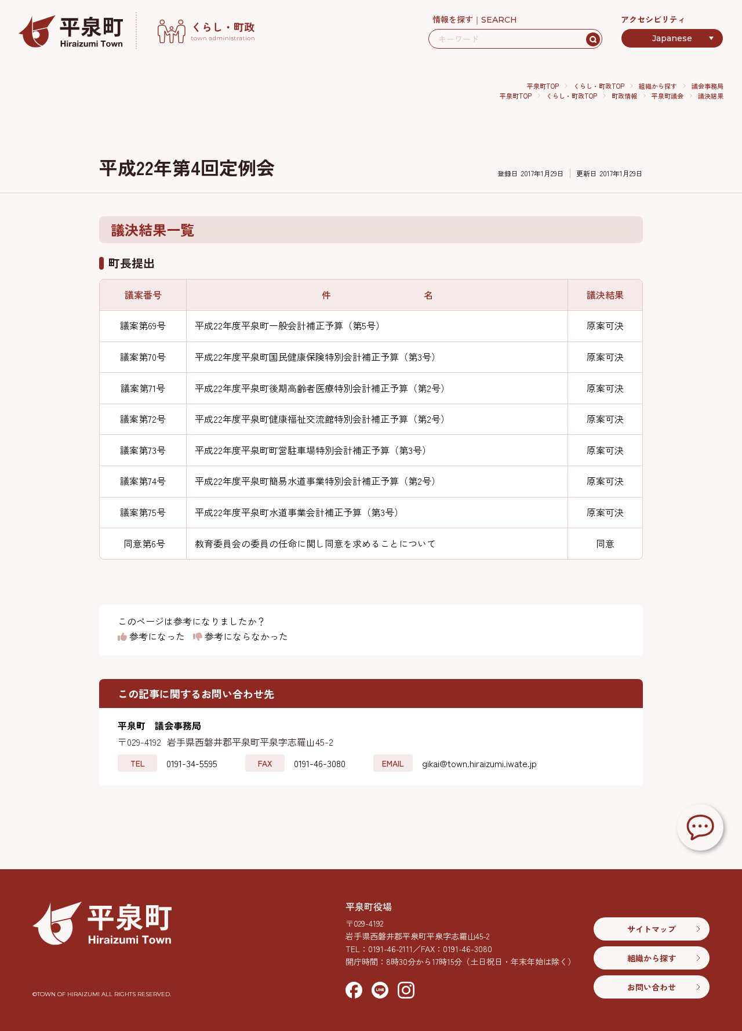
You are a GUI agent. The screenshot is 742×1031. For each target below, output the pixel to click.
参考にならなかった (245, 636)
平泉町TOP (543, 85)
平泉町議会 (667, 95)
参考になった (156, 636)
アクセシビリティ (653, 19)
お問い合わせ (651, 987)
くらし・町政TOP (598, 85)
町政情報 (624, 95)
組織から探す (658, 85)
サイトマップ (651, 929)
